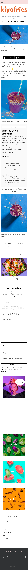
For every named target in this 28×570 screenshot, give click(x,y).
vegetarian (18, 16)
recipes (11, 16)
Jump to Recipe (9, 58)
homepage (6, 529)
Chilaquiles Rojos (14, 279)
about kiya (5, 521)
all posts (5, 524)
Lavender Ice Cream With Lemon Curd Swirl (14, 294)
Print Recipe (21, 58)
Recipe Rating (5, 314)
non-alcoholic (5, 16)
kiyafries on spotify (8, 532)
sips (14, 16)
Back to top (12, 566)
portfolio (5, 535)
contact (5, 527)
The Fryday (6, 538)
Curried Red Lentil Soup (14, 287)
